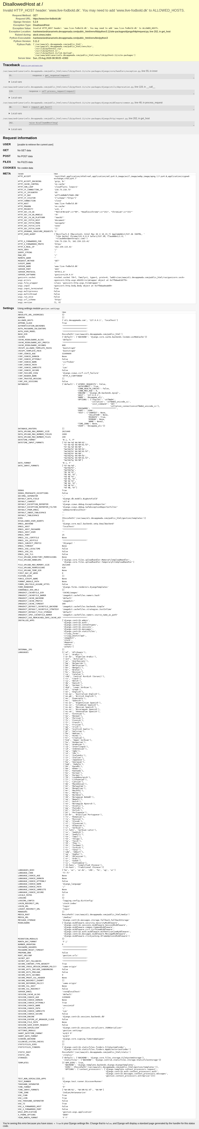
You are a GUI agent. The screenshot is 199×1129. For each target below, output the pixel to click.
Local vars (16, 82)
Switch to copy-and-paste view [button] (32, 65)
